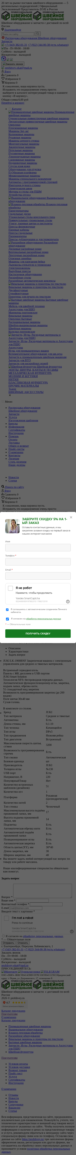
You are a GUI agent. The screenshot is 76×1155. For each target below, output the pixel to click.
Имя (7, 541)
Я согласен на (36, 618)
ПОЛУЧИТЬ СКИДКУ (38, 633)
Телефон (10, 555)
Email (9, 569)
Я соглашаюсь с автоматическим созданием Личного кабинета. (39, 611)
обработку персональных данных (43, 618)
